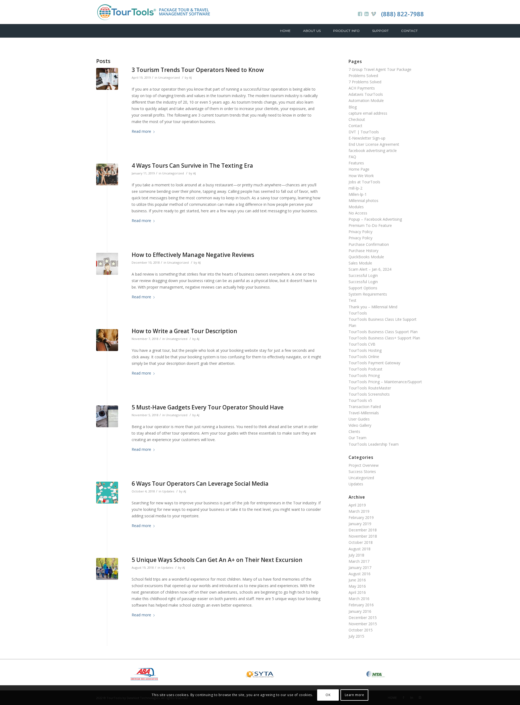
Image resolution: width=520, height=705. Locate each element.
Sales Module (360, 263)
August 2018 (359, 548)
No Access (358, 213)
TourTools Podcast (365, 369)
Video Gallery (360, 425)
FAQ (352, 156)
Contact (355, 125)
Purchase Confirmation (369, 244)
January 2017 (360, 567)
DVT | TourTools (364, 131)
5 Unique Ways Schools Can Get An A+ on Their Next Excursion (217, 560)
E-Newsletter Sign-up (367, 138)
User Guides (359, 419)
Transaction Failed (365, 406)
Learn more (354, 695)
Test (352, 300)
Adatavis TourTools (366, 94)
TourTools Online (364, 356)
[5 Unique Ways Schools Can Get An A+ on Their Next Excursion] (107, 569)
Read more (141, 131)
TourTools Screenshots (369, 394)
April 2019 (357, 505)
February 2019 (361, 517)
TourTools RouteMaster (370, 387)
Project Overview (364, 465)
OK (328, 695)
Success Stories (362, 471)
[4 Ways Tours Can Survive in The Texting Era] (107, 175)
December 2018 (363, 529)
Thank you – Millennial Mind (373, 306)
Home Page (359, 169)
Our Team (357, 437)
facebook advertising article (373, 150)
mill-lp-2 (355, 188)
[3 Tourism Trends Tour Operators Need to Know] (107, 79)
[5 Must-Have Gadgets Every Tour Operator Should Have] (107, 416)
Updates (168, 491)
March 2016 (359, 598)
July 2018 (356, 555)
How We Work (361, 175)
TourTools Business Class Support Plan (383, 331)
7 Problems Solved (365, 81)
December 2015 (363, 617)
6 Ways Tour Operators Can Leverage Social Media (201, 483)
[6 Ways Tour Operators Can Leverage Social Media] (107, 493)
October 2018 (361, 542)
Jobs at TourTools (364, 181)
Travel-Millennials (364, 412)
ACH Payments (362, 88)
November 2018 (363, 536)
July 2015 (356, 636)
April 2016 (357, 592)
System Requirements (368, 294)
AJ (190, 77)
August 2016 (359, 573)
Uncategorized (169, 77)
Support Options (363, 287)
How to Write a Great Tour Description (184, 331)
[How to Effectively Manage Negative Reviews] (107, 264)
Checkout (357, 119)
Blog (353, 107)
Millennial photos (363, 200)
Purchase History (363, 250)
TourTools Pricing (364, 375)
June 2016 (357, 579)
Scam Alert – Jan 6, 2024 (370, 269)
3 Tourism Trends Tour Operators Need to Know (198, 70)
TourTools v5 (360, 400)
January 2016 (360, 611)
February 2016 (361, 604)
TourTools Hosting (365, 350)
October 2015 (361, 630)
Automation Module (366, 100)
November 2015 (363, 623)
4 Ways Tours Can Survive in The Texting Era (192, 165)
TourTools (358, 313)
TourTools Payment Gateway (374, 362)
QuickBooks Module (366, 256)
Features (356, 163)
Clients (354, 431)
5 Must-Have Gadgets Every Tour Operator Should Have (208, 407)
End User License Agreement (374, 144)
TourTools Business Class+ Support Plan (384, 337)
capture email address (368, 113)
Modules (356, 206)
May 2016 (357, 586)
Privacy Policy (360, 231)
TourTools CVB (362, 344)
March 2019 (359, 511)
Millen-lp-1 (358, 194)
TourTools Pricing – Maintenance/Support (385, 381)
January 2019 (360, 523)
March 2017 (359, 561)
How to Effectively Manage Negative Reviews (193, 255)
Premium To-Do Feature (370, 225)
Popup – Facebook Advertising (375, 219)
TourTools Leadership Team (374, 444)
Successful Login (363, 275)
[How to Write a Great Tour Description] (107, 340)
